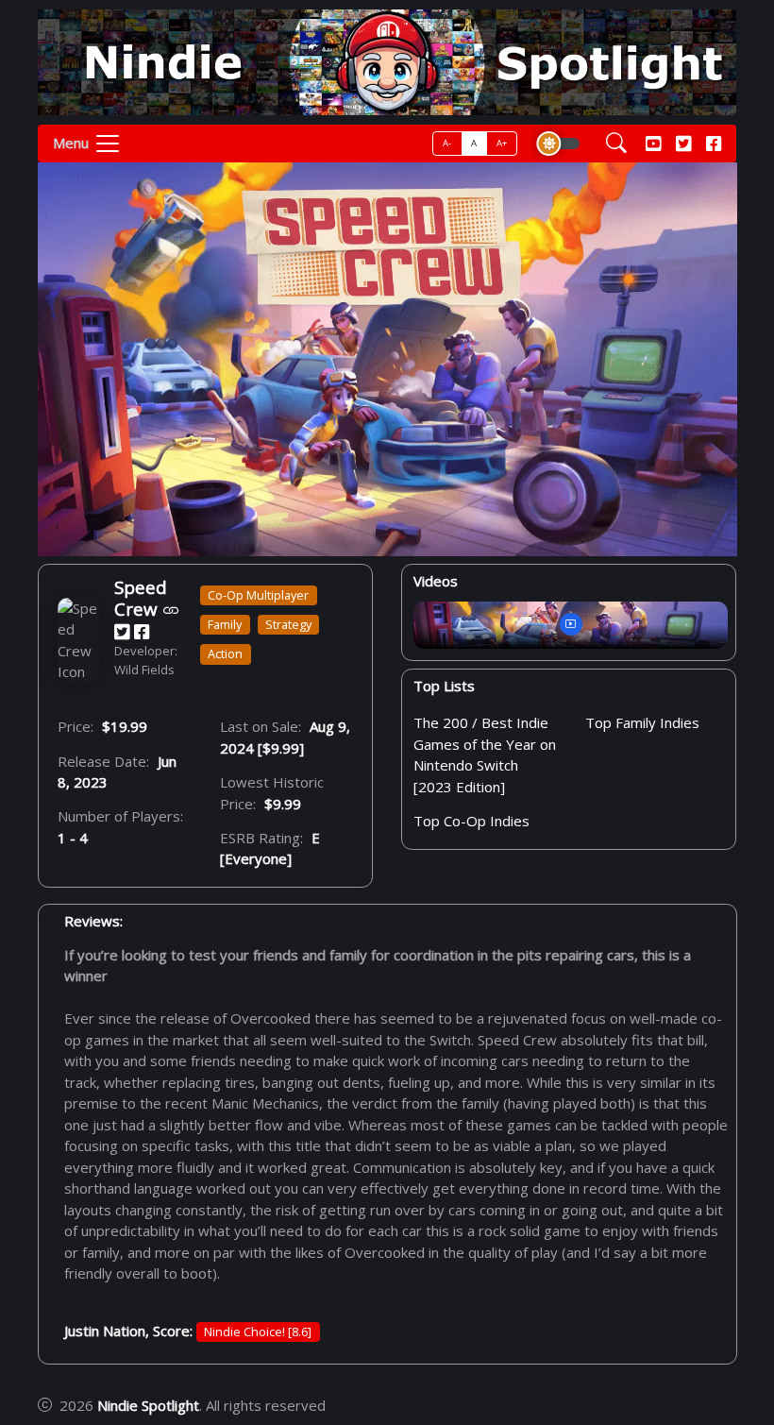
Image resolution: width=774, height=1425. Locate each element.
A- (447, 143)
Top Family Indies (642, 722)
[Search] (616, 144)
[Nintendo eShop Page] (171, 609)
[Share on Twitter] (121, 631)
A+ (502, 143)
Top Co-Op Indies (471, 820)
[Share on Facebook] (141, 631)
